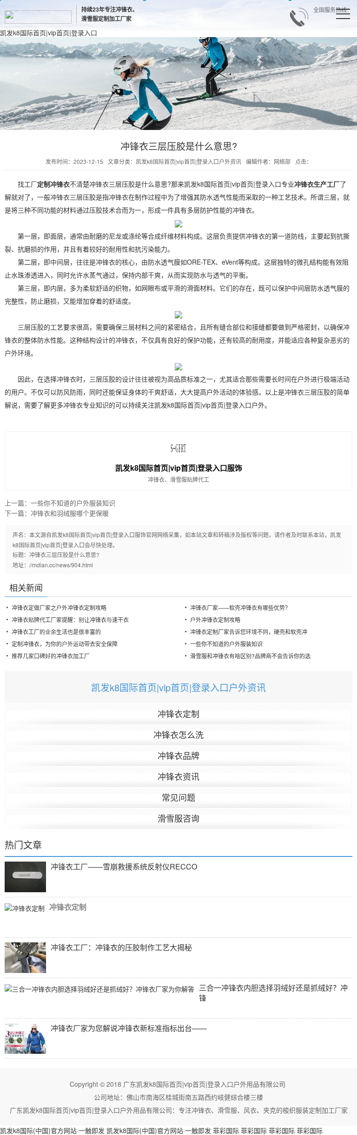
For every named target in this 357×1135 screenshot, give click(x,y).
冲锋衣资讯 (178, 776)
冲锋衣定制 (178, 713)
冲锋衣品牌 (178, 755)
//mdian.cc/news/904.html (61, 565)
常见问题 (178, 797)
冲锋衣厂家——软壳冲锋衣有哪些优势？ (240, 607)
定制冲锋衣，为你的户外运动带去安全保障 (65, 644)
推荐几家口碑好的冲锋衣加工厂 (51, 656)
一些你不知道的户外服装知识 (73, 502)
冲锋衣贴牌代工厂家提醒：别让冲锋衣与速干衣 (70, 619)
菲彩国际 (226, 1130)
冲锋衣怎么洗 (178, 734)
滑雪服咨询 (178, 818)
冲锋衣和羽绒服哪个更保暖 (70, 513)
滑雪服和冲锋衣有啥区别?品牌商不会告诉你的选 (250, 656)
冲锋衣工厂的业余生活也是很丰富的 (56, 632)
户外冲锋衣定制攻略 (215, 619)
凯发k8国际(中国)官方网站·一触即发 (52, 1130)
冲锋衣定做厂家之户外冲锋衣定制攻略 (59, 607)
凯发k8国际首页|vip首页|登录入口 (48, 32)
